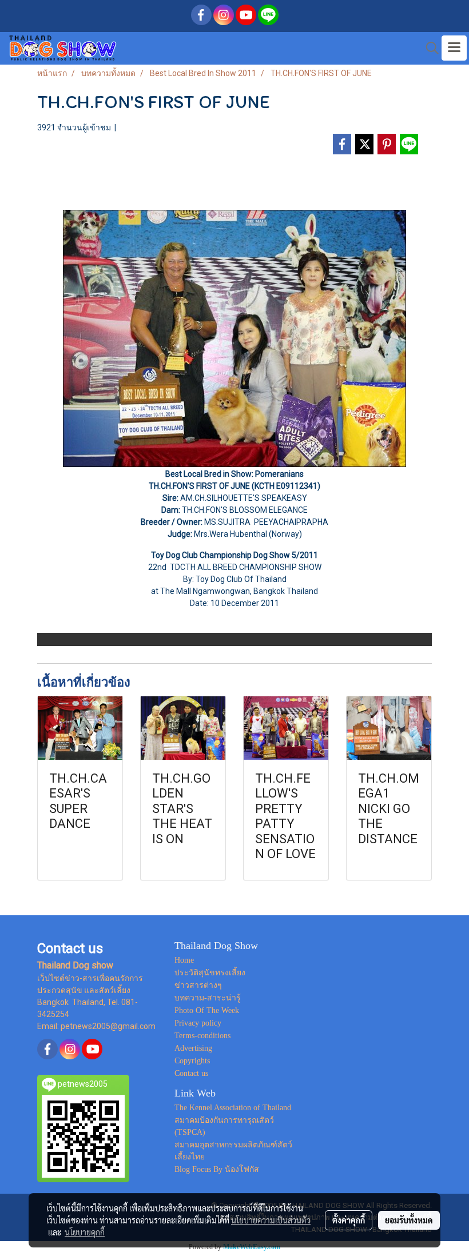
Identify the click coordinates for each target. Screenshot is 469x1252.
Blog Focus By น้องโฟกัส (216, 1169)
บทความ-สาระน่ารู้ (207, 998)
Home (184, 960)
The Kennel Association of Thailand (232, 1107)
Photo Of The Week (206, 1010)
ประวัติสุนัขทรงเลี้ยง (209, 972)
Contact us (191, 1073)
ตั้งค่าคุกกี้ (348, 1220)
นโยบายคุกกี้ (85, 1232)
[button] (428, 48)
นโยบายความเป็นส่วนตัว (271, 1220)
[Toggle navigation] (454, 48)
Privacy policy (197, 1023)
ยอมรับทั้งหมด (409, 1220)
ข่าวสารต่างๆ (198, 985)
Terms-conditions (202, 1035)
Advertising (193, 1048)
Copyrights (192, 1060)
